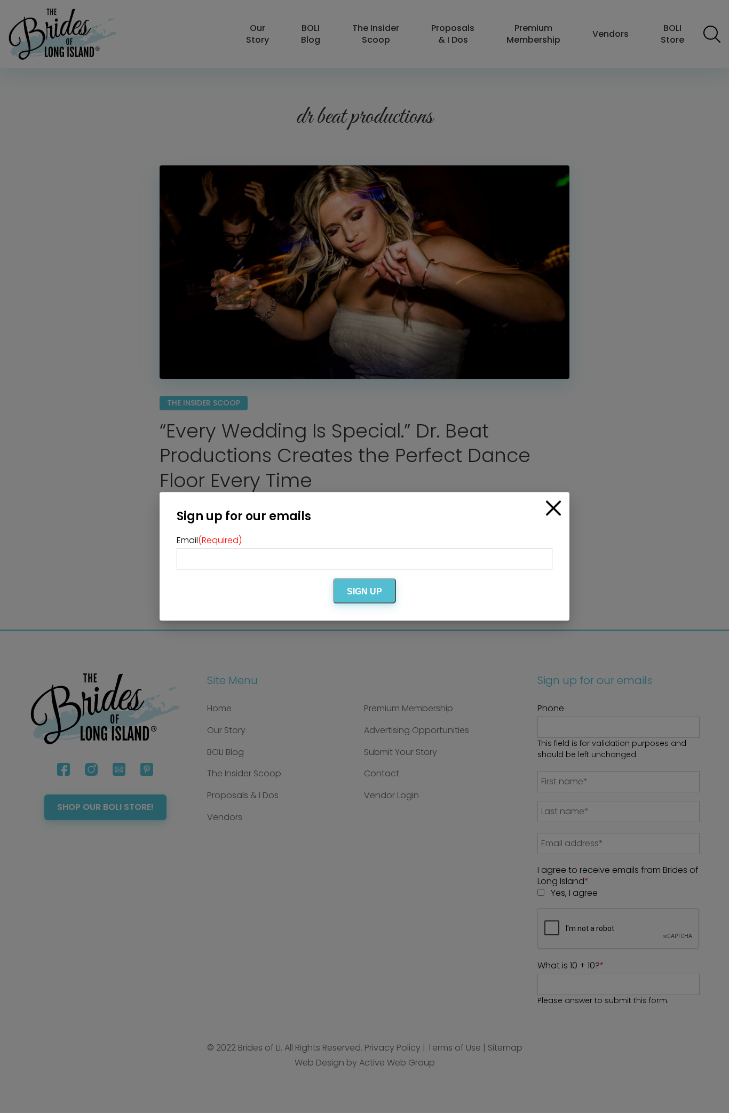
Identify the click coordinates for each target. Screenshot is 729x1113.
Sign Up (364, 592)
